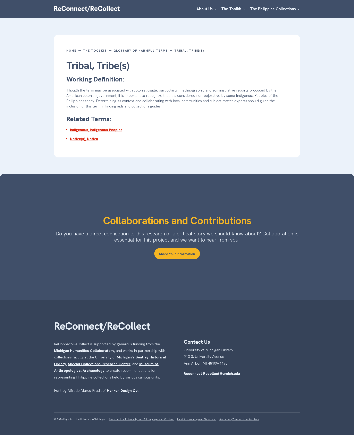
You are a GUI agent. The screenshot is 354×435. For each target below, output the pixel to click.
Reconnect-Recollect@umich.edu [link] (212, 373)
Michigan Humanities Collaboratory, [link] (84, 350)
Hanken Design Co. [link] (122, 390)
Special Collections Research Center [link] (99, 364)
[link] (87, 9)
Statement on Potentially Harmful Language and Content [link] (141, 419)
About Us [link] (204, 8)
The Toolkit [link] (231, 8)
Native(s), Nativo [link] (84, 138)
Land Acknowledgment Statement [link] (196, 419)
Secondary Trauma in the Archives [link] (239, 419)
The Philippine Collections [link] (273, 8)
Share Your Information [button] (177, 254)
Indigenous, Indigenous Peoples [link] (96, 129)
